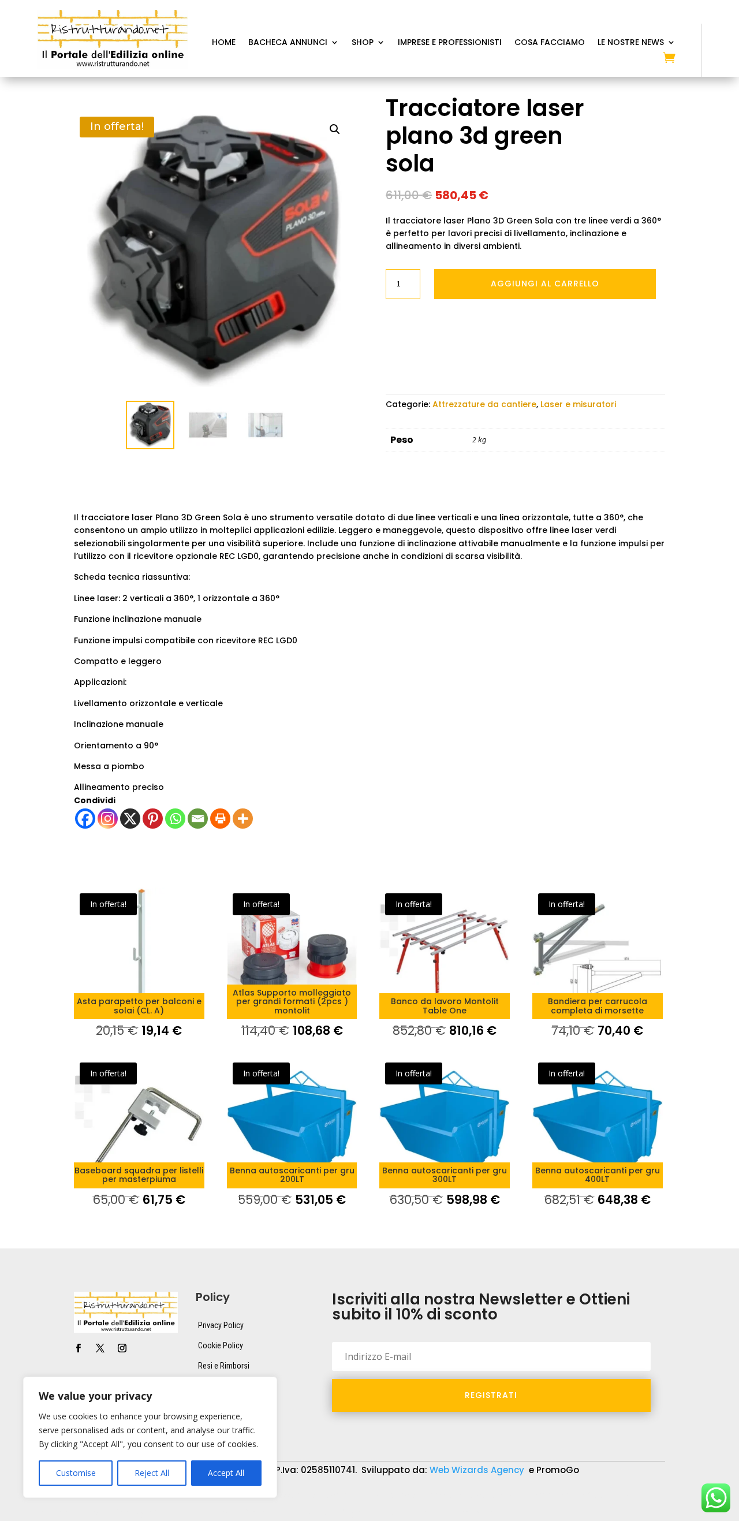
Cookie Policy (220, 1345)
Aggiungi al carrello (545, 283)
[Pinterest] (153, 818)
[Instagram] (108, 818)
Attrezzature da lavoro (306, 1495)
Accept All (226, 1472)
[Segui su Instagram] (121, 1348)
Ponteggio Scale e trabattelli (166, 1513)
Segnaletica (363, 1513)
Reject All (152, 1472)
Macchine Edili (63, 1513)
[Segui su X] (100, 1348)
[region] (150, 1437)
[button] (334, 129)
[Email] (198, 818)
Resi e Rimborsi (223, 1365)
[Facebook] (85, 818)
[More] (243, 818)
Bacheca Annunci (287, 43)
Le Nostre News (631, 43)
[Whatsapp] (175, 818)
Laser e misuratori (578, 404)
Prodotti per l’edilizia (280, 1513)
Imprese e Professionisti (450, 43)
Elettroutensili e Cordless (573, 1495)
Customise (76, 1472)
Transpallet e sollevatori (454, 1513)
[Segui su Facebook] (78, 1348)
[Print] (220, 818)
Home (224, 43)
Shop (363, 43)
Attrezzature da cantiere (484, 404)
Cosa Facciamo (549, 43)
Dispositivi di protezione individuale (437, 1495)
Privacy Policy (221, 1325)
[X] (130, 818)
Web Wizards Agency (478, 1470)
